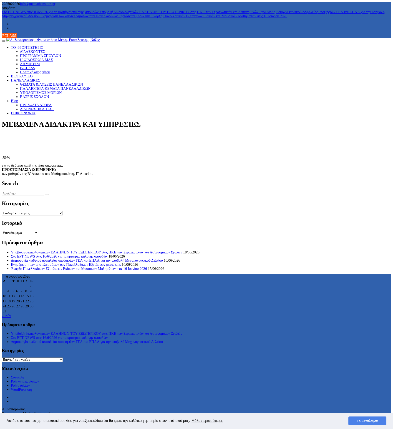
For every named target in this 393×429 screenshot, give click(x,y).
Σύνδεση (17, 377)
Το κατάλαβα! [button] (367, 421)
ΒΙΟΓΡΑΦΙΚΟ (22, 76)
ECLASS (9, 36)
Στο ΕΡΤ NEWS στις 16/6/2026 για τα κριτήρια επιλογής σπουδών (50, 12)
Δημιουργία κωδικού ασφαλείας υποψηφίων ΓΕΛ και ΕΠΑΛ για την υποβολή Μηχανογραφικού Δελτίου (87, 260)
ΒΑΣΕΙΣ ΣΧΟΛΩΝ (34, 97)
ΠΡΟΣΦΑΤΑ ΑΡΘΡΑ (36, 105)
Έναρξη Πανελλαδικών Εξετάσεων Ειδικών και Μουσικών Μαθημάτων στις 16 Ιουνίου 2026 (219, 16)
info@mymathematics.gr (37, 4)
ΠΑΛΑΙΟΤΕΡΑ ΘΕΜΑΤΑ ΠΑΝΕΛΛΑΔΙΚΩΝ (55, 88)
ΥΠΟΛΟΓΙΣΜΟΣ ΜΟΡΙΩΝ (41, 92)
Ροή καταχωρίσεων (25, 381)
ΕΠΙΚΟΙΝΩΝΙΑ (23, 113)
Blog (14, 101)
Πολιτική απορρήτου (35, 72)
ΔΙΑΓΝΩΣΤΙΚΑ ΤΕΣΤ (37, 109)
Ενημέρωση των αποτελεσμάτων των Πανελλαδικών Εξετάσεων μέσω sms (95, 16)
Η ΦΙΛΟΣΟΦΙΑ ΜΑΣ (36, 60)
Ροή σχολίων (20, 385)
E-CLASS (27, 68)
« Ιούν (6, 316)
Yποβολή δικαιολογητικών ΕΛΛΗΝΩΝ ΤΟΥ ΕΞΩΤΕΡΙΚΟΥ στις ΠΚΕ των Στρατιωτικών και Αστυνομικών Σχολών (185, 12)
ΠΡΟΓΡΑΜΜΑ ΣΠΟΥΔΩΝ (40, 56)
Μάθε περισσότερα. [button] (207, 421)
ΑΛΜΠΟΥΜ (30, 64)
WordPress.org (21, 389)
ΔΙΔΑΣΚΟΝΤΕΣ (32, 52)
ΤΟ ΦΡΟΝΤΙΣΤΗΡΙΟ (27, 47)
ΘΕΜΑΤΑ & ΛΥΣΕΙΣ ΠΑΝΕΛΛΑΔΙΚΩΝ (51, 84)
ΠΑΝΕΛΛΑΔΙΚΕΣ (25, 80)
